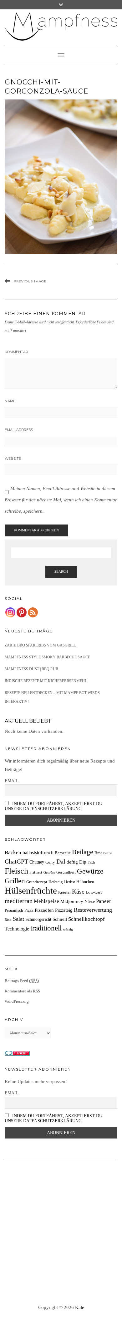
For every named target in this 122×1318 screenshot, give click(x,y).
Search (61, 571)
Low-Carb (94, 892)
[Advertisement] (61, 1233)
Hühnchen (85, 881)
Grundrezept (36, 882)
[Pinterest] (22, 612)
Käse (78, 891)
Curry (50, 862)
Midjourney (71, 901)
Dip (82, 861)
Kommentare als (22, 991)
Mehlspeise (46, 901)
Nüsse (89, 901)
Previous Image (30, 281)
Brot (98, 853)
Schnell (60, 919)
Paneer (103, 901)
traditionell (46, 928)
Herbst (69, 882)
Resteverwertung (93, 910)
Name (10, 401)
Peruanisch (14, 910)
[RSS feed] (33, 612)
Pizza (28, 910)
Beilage (82, 852)
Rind (8, 919)
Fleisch (16, 870)
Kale (79, 1307)
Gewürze (90, 871)
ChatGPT (16, 861)
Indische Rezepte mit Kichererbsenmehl (46, 681)
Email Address (19, 430)
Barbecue (63, 853)
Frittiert (35, 872)
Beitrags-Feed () (22, 980)
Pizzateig (64, 910)
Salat (18, 919)
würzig (68, 929)
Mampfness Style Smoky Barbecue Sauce (47, 657)
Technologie (17, 929)
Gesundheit (66, 872)
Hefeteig (55, 882)
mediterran (19, 900)
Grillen (15, 881)
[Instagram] (10, 612)
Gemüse (49, 872)
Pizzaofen (44, 910)
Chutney (36, 861)
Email (12, 780)
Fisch (91, 862)
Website (13, 458)
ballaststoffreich (38, 852)
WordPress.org (17, 1001)
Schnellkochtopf (86, 919)
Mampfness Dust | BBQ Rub (31, 669)
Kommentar (16, 352)
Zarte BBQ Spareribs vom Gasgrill (40, 645)
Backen (13, 852)
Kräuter (64, 892)
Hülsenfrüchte (31, 890)
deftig (72, 861)
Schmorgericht (38, 919)
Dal (60, 861)
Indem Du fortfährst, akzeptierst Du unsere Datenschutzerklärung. (53, 806)
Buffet (107, 853)
